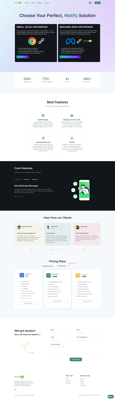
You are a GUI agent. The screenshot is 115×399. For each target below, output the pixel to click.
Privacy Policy (81, 395)
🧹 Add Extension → (22, 56)
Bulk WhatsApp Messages (26, 186)
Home (67, 378)
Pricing (33, 2)
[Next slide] (83, 250)
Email (78, 330)
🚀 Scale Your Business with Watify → (70, 56)
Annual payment (62, 266)
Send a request (76, 359)
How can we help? (55, 344)
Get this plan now (28, 303)
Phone (52, 337)
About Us (68, 381)
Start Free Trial (18, 196)
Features (27, 2)
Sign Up (82, 378)
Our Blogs (39, 2)
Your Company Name (82, 337)
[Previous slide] (31, 250)
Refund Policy (88, 395)
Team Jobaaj (31, 395)
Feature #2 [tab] (26, 179)
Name (52, 330)
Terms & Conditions (96, 395)
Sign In (97, 2)
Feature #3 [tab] (35, 179)
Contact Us (46, 2)
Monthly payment (48, 266)
